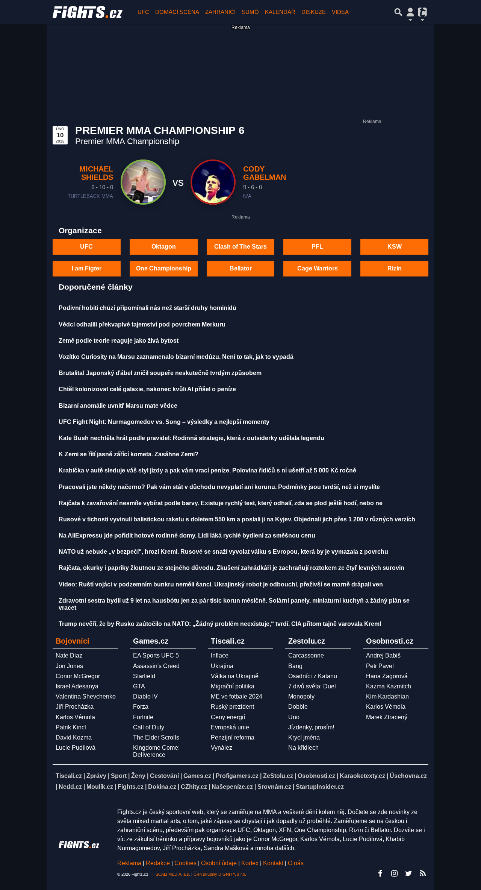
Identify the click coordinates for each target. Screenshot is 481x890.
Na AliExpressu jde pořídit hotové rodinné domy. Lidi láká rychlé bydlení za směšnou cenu (187, 535)
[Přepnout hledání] (398, 12)
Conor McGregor (78, 676)
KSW (394, 246)
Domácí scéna (177, 12)
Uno (293, 717)
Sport (119, 776)
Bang (295, 666)
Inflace (219, 655)
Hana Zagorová (387, 676)
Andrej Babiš (383, 655)
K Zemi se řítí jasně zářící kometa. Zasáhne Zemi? (128, 454)
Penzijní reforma (232, 737)
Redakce (158, 863)
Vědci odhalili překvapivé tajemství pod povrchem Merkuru (142, 324)
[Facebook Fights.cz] (380, 873)
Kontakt (274, 863)
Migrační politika (232, 686)
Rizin (394, 268)
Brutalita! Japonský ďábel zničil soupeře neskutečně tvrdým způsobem (160, 373)
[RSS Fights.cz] (422, 873)
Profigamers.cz (237, 776)
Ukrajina (222, 666)
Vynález (221, 747)
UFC (143, 12)
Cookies (185, 863)
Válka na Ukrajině (235, 676)
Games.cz (197, 776)
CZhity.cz (194, 787)
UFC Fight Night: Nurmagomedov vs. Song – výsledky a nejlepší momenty (164, 422)
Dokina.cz (162, 787)
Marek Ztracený (386, 717)
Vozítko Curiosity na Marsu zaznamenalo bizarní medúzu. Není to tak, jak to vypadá (176, 357)
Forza (140, 706)
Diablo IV (145, 696)
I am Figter (86, 268)
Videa (340, 12)
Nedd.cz (70, 787)
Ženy (138, 776)
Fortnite (143, 717)
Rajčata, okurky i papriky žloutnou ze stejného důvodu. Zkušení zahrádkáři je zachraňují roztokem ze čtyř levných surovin (231, 568)
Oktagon (163, 246)
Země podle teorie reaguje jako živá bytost (118, 340)
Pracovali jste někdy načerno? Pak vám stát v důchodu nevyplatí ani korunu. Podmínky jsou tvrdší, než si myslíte (219, 487)
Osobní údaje (219, 863)
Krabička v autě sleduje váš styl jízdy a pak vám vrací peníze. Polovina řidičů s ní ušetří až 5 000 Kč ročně (207, 470)
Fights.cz (131, 787)
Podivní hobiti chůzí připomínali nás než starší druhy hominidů (147, 308)
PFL (317, 246)
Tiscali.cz (69, 776)
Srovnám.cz (274, 787)
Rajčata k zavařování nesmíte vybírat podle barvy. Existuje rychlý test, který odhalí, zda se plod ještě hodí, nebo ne (221, 503)
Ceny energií (228, 717)
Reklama (129, 863)
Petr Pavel (380, 666)
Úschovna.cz (408, 776)
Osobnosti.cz (316, 776)
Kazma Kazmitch (388, 686)
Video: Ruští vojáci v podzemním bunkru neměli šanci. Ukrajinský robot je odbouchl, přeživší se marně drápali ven (221, 584)
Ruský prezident (232, 706)
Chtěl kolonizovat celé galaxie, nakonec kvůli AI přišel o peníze (147, 389)
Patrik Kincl (71, 727)
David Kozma (74, 737)
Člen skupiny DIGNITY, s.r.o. (220, 874)
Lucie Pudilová (75, 747)
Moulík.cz (99, 787)
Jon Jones (69, 666)
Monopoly (301, 696)
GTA (139, 686)
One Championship (163, 268)
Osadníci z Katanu (312, 676)
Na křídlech (303, 747)
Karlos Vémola (75, 717)
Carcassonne (306, 655)
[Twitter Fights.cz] (408, 873)
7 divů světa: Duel (312, 686)
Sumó (250, 12)
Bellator (241, 268)
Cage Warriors (317, 268)
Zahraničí (220, 12)
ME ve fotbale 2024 (236, 696)
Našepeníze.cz (232, 787)
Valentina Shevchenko (86, 696)
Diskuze (313, 12)
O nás (296, 863)
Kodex (250, 863)
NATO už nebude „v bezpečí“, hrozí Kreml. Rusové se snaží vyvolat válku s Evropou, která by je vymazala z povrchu (223, 551)
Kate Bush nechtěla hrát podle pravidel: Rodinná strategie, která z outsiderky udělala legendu (191, 438)
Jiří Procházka (75, 706)
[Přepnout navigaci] (410, 12)
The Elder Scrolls (156, 737)
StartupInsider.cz (320, 787)
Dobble (298, 706)
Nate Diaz (69, 655)
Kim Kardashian (387, 696)
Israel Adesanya (77, 686)
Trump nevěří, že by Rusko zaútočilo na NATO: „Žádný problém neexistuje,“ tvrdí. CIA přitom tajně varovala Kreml (220, 624)
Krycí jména (304, 737)
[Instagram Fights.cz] (394, 873)
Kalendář (280, 12)
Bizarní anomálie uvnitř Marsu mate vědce (118, 405)
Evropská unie (230, 727)
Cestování (164, 776)
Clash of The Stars (240, 246)
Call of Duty (148, 727)
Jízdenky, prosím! (311, 727)
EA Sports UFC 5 (156, 655)
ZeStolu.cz (278, 776)
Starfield (144, 676)
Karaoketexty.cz (362, 776)
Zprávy (96, 776)
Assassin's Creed (156, 666)
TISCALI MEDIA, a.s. (171, 874)
